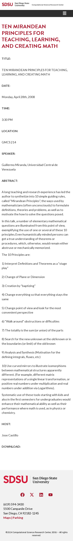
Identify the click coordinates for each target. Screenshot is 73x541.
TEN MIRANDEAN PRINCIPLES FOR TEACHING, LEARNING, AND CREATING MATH (31, 36)
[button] (64, 13)
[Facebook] (22, 494)
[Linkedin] (41, 494)
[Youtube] (50, 494)
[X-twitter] (32, 494)
